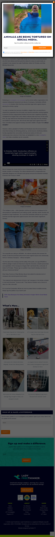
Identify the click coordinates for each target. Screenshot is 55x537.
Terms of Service (24, 52)
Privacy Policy (31, 52)
